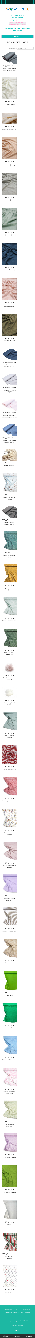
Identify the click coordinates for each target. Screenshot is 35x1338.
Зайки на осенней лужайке (9, 834)
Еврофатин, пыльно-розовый (9, 679)
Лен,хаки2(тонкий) (9, 341)
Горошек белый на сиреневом (9, 899)
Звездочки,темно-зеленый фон (9, 653)
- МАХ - (21, 19)
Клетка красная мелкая (9, 801)
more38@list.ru (19, 17)
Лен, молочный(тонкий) (9, 129)
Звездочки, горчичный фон (9, 589)
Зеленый (9, 1028)
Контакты (28, 1313)
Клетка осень (9, 963)
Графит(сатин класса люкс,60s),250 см (9, 523)
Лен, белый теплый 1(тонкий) (9, 105)
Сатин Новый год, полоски (9, 1257)
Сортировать (13, 48)
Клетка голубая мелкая (9, 1060)
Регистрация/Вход (24, 1309)
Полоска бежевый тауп (9, 931)
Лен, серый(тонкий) (9, 200)
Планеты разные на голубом (9, 498)
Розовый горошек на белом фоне (9, 1092)
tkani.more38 (21, 21)
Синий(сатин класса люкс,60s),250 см (9, 366)
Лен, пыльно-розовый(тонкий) (9, 306)
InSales (21, 1326)
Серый (9, 1225)
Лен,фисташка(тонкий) (9, 235)
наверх (30, 1336)
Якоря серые (9, 1292)
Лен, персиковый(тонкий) (9, 165)
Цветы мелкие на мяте (9, 621)
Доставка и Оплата (11, 1309)
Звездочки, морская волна (9, 556)
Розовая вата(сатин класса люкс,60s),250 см (9, 416)
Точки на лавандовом (9, 1157)
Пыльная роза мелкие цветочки (9, 866)
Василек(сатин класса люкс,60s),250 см (9, 441)
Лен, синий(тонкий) (9, 270)
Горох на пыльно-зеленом (9, 736)
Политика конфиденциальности (13, 1313)
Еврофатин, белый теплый (9, 704)
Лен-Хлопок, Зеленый (9, 1192)
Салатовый (9, 995)
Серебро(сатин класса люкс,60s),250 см (9, 391)
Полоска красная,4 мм (9, 769)
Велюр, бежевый (9, 465)
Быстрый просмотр (10, 58)
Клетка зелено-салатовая (9, 1125)
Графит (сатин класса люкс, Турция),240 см (9, 69)
